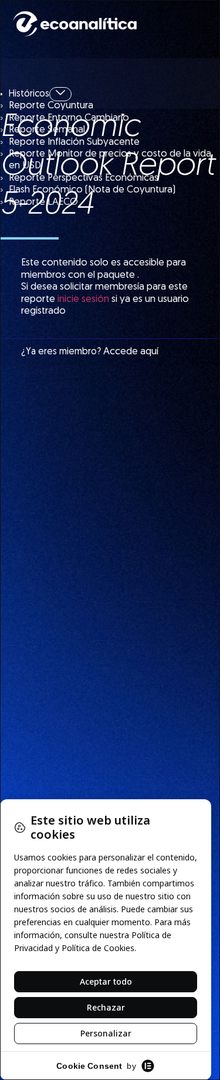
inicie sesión (83, 299)
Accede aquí (130, 352)
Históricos (29, 94)
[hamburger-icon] (207, 31)
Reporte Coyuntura (51, 106)
